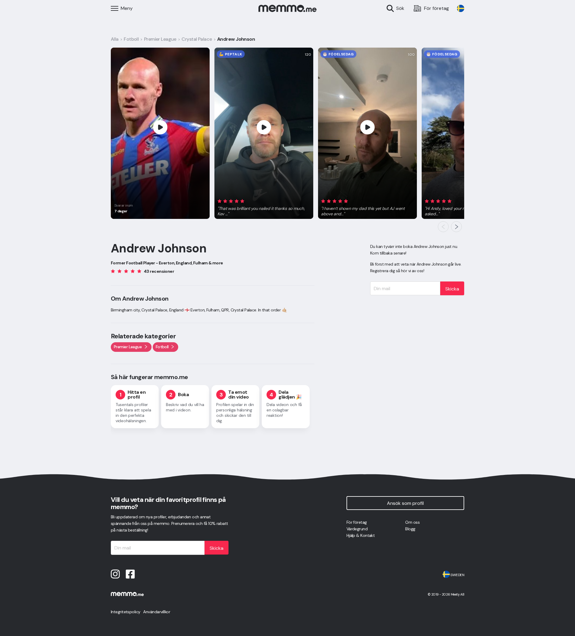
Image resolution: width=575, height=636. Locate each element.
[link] (460, 8)
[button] (263, 206)
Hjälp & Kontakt (360, 535)
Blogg (410, 528)
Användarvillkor (156, 611)
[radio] (219, 200)
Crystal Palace (196, 39)
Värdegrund (356, 528)
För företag (356, 522)
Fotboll (131, 39)
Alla (115, 39)
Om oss (412, 522)
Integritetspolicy (125, 611)
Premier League (160, 39)
